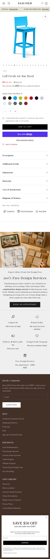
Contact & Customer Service (13, 419)
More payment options (25, 140)
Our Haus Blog (8, 471)
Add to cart (25, 127)
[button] (9, 144)
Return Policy (37, 322)
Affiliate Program (9, 463)
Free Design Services (25, 361)
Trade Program (8, 459)
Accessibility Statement (11, 508)
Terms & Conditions (9, 496)
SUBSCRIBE (25, 542)
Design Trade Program (37, 342)
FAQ (4, 431)
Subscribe (11, 405)
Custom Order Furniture (11, 455)
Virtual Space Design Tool (12, 467)
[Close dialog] (46, 517)
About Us (6, 484)
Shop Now (45, 9)
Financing (6, 427)
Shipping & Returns (9, 423)
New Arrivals (14, 9)
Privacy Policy (7, 504)
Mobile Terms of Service (11, 500)
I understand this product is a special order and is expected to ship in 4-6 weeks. (25, 119)
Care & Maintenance (10, 447)
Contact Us (13, 322)
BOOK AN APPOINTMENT (25, 304)
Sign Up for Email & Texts (12, 435)
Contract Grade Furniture (12, 492)
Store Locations (8, 488)
